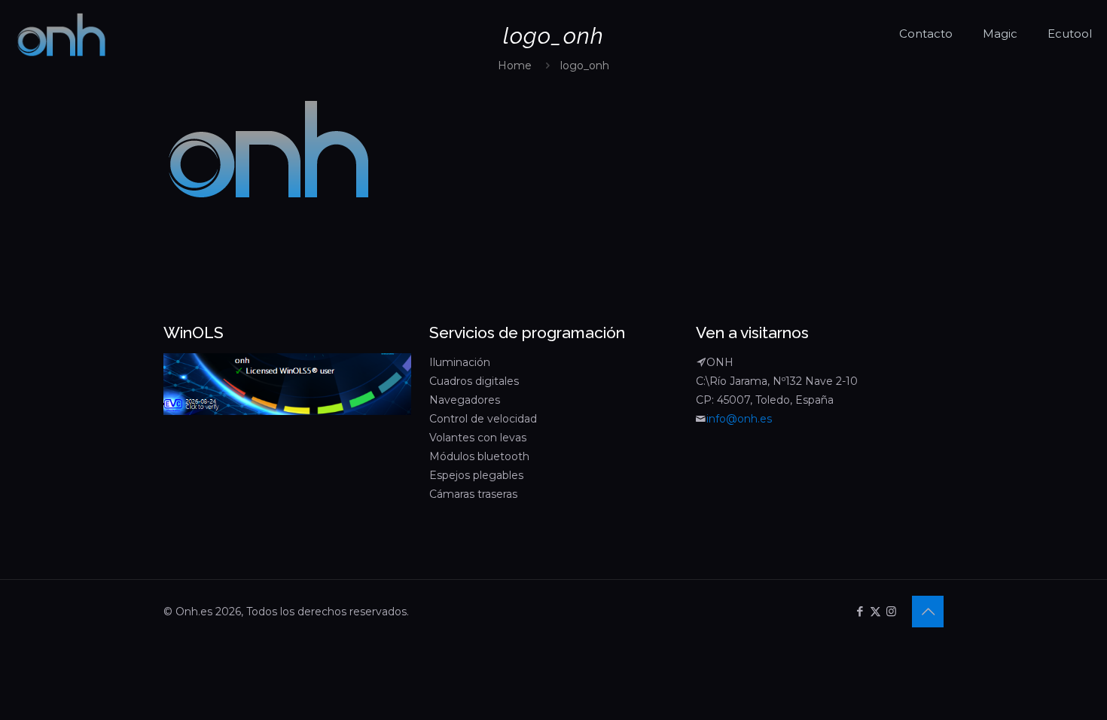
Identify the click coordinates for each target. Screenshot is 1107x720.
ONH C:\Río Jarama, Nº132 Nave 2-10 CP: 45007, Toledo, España (777, 381)
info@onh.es (739, 419)
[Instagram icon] (891, 611)
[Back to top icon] (928, 611)
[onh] (61, 34)
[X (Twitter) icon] (875, 611)
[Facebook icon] (859, 611)
